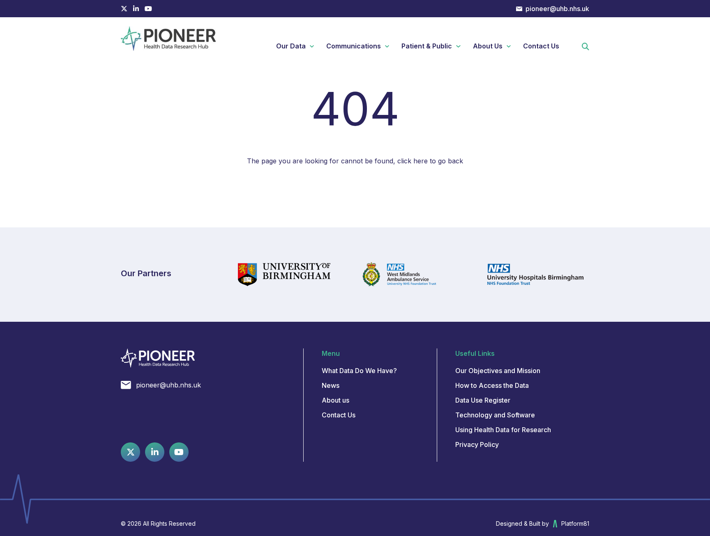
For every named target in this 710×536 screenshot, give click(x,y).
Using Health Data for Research (503, 430)
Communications (353, 46)
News (330, 385)
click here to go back (430, 161)
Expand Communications (390, 46)
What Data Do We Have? (359, 370)
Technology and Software (495, 415)
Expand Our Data (315, 46)
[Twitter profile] (124, 9)
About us (335, 400)
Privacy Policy (477, 444)
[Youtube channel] (148, 9)
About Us (488, 46)
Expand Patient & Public (461, 46)
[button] (585, 47)
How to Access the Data (492, 385)
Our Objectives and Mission (497, 370)
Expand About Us (512, 46)
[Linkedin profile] (136, 9)
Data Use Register (482, 400)
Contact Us (541, 46)
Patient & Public (426, 46)
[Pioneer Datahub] (158, 358)
